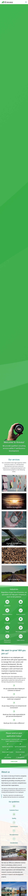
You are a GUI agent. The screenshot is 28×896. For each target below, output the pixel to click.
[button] (14, 761)
